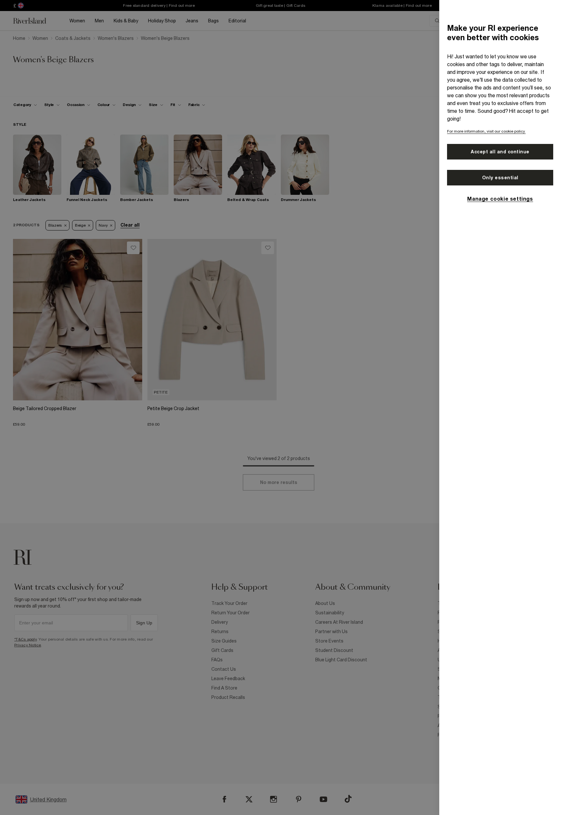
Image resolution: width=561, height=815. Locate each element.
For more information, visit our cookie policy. (486, 131)
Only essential (500, 177)
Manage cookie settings (500, 199)
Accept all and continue (500, 151)
